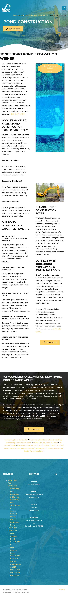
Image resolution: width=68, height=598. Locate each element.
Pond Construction (15, 542)
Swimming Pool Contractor (16, 440)
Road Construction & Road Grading (19, 448)
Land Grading (43, 445)
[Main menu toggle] (64, 8)
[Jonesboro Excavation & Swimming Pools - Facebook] (56, 474)
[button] (13, 28)
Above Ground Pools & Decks (45, 443)
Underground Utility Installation (49, 448)
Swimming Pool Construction (18, 443)
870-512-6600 (17, 114)
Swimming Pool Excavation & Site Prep (45, 440)
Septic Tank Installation (34, 451)
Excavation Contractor (26, 445)
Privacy (62, 590)
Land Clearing (57, 445)
